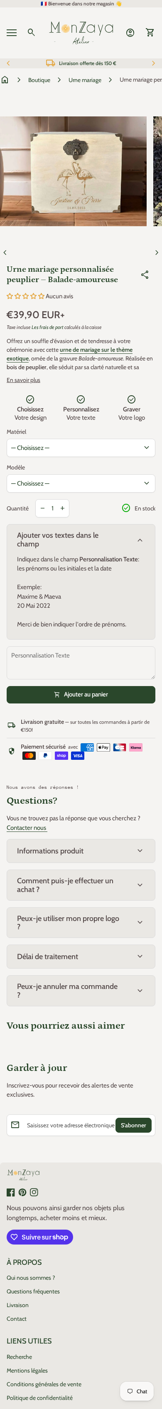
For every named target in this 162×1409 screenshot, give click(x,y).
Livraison (18, 1305)
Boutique (39, 80)
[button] (26, 296)
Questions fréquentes (33, 1291)
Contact (17, 1318)
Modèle (16, 467)
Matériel (16, 431)
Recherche (19, 1357)
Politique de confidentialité (40, 1398)
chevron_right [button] (154, 63)
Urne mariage (85, 80)
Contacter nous (27, 827)
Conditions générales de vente (44, 1384)
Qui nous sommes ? (31, 1277)
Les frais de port (48, 327)
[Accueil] (81, 32)
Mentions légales (27, 1370)
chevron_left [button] (8, 63)
